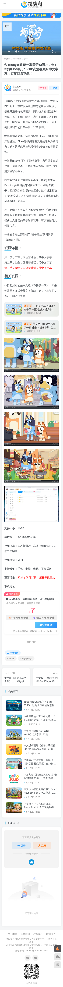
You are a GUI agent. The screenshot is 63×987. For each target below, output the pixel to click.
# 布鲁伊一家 (26, 658)
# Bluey (10, 658)
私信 (55, 87)
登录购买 (47, 625)
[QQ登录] (31, 862)
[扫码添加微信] (57, 956)
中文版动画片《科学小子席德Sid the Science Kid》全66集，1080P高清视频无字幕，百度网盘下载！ (39, 750)
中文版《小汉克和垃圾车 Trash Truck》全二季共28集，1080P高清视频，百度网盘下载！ (40, 809)
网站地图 (50, 934)
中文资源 (17, 58)
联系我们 (38, 934)
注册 (43, 845)
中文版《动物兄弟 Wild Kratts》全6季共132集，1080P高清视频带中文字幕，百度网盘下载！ (39, 736)
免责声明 (25, 934)
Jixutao (17, 86)
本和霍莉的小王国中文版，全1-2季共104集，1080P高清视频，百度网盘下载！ (40, 719)
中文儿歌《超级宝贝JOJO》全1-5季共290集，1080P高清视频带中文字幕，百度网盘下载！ (40, 780)
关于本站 (12, 934)
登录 (23, 845)
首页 (8, 58)
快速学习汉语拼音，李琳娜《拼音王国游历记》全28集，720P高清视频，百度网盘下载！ (40, 765)
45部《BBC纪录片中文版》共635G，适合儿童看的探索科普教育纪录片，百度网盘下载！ (40, 705)
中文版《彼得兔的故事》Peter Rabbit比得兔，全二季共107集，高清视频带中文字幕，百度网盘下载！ (40, 794)
